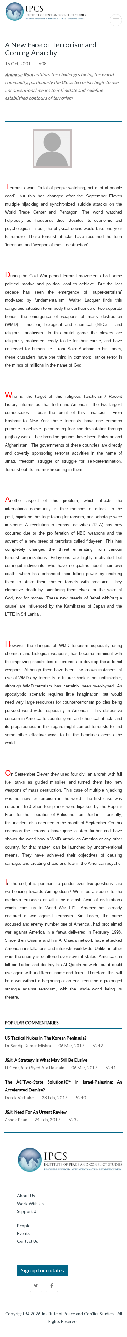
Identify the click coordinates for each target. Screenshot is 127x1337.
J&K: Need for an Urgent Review (36, 1112)
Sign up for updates (42, 1270)
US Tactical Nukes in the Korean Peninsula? (46, 1038)
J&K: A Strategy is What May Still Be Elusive (46, 1060)
